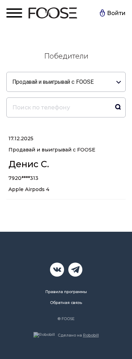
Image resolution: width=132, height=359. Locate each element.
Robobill (91, 335)
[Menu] (14, 13)
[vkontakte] (57, 270)
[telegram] (75, 270)
